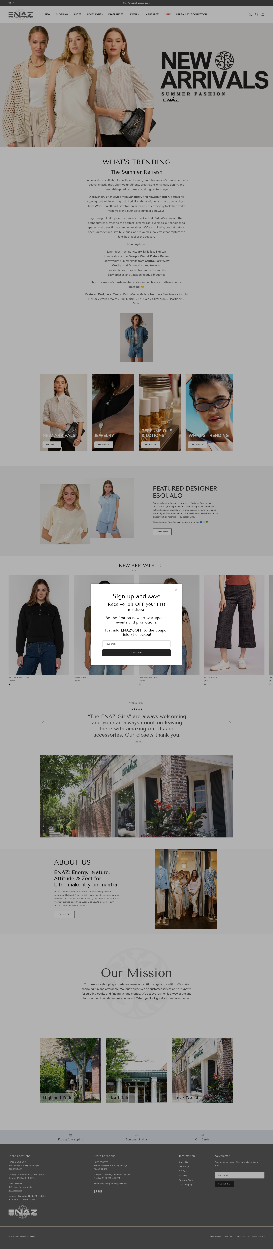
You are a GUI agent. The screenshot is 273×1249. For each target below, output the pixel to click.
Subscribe (136, 652)
